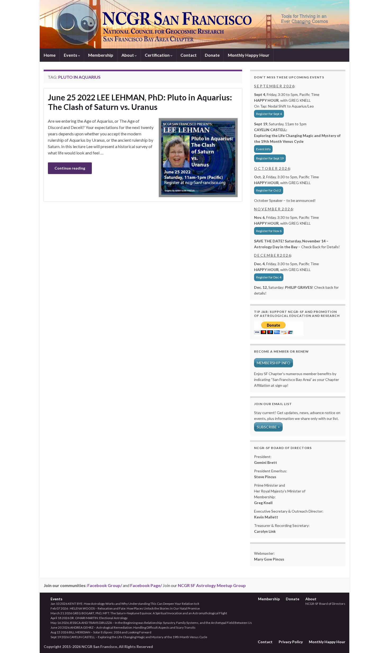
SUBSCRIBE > (268, 427)
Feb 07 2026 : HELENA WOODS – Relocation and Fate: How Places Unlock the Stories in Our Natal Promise (125, 608)
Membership (100, 54)
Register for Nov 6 (269, 231)
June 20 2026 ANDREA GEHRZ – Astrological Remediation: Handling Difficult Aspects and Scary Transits (123, 627)
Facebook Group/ (104, 585)
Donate (212, 54)
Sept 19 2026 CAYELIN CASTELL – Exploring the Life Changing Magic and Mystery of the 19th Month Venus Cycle (129, 637)
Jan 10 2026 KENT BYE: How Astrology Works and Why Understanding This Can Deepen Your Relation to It (125, 604)
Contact (188, 54)
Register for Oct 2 (268, 190)
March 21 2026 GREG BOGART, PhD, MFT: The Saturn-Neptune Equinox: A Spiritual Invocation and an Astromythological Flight (139, 613)
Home (50, 54)
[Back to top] (377, 641)
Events (71, 54)
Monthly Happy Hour (248, 54)
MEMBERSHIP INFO (273, 363)
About (128, 54)
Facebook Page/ (146, 585)
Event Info (263, 149)
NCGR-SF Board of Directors (325, 604)
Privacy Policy (291, 641)
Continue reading (70, 168)
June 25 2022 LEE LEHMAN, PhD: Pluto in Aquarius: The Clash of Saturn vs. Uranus (140, 102)
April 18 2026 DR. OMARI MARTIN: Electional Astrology (89, 618)
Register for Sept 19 (270, 158)
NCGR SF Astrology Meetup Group (212, 585)
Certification (157, 54)
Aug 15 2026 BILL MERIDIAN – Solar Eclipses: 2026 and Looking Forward (101, 632)
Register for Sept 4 (269, 114)
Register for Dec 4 (268, 277)
